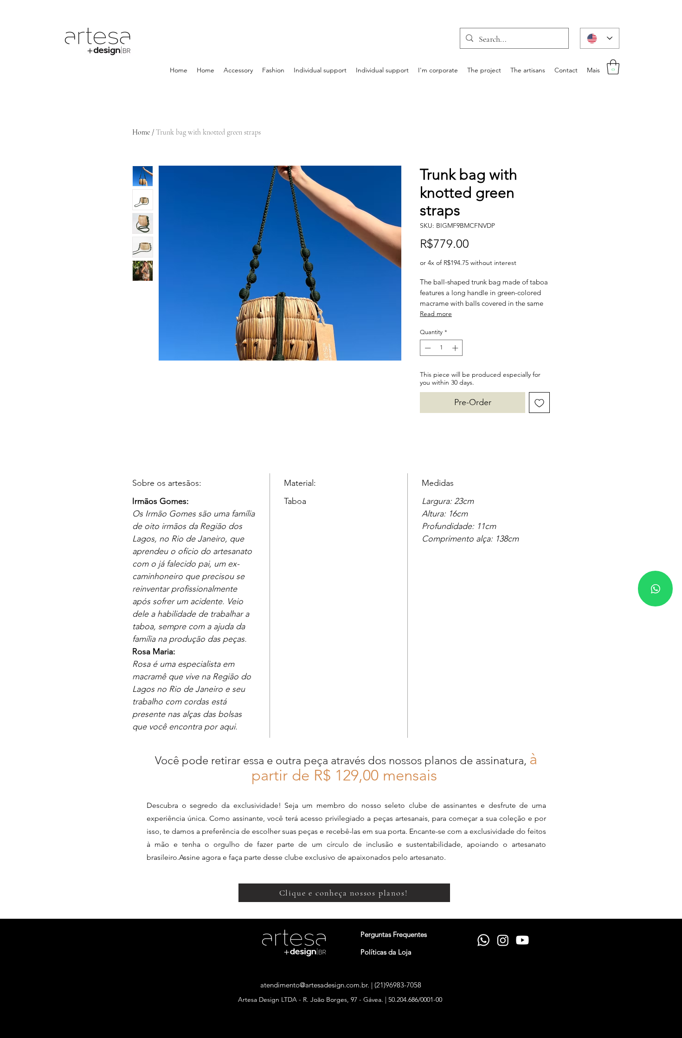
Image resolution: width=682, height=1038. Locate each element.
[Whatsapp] (655, 588)
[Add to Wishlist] (539, 402)
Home (141, 132)
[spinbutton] (441, 348)
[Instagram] (502, 940)
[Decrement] (426, 348)
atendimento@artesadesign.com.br (313, 984)
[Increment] (456, 348)
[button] (613, 66)
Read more (436, 313)
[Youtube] (522, 940)
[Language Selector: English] (599, 38)
